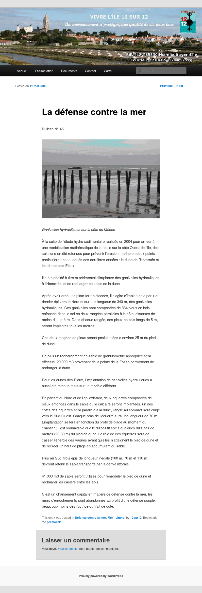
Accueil (22, 70)
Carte (108, 70)
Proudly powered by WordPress (101, 576)
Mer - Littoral (116, 517)
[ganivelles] (101, 217)
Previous (164, 85)
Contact (90, 70)
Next (181, 85)
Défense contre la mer (90, 517)
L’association (44, 70)
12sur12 (136, 517)
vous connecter (68, 548)
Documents (69, 70)
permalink (54, 522)
